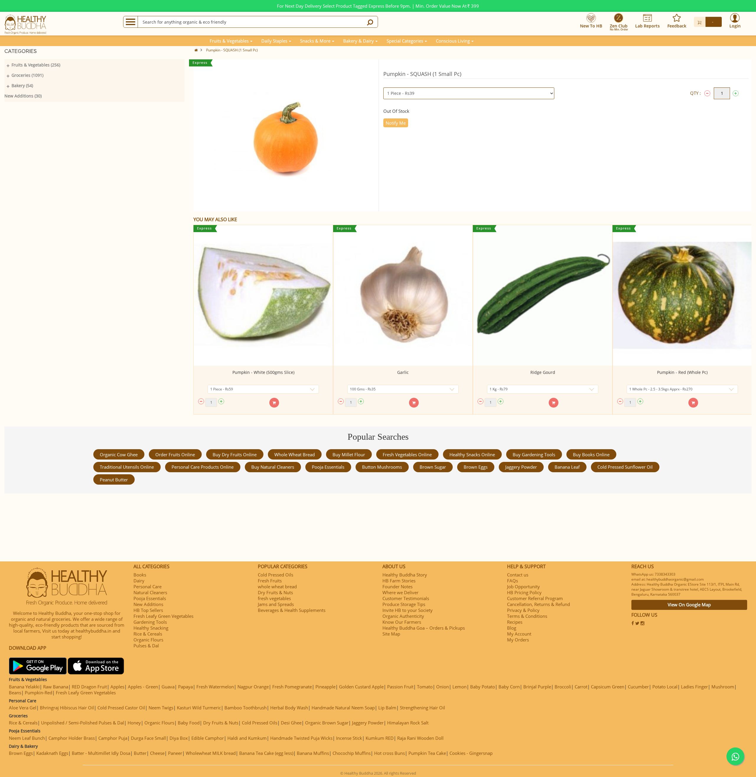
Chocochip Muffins (352, 753)
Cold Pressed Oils (275, 575)
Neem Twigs (161, 708)
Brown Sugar (433, 467)
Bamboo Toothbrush (245, 708)
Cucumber (638, 687)
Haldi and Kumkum (247, 738)
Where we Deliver (400, 592)
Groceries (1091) (27, 75)
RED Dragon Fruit (89, 687)
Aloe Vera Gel (22, 708)
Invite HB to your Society (407, 610)
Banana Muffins (313, 753)
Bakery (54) (22, 85)
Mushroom (722, 687)
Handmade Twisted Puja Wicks (301, 738)
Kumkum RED (380, 738)
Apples (117, 687)
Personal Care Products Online (203, 467)
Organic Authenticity (403, 616)
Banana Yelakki (24, 687)
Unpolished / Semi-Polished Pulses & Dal (82, 723)
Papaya (185, 687)
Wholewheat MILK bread (211, 753)
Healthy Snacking (150, 628)
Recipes (514, 622)
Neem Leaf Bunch (27, 738)
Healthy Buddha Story (404, 575)
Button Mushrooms (382, 467)
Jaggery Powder (521, 467)
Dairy (138, 581)
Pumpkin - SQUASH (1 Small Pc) (232, 50)
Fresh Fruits (270, 581)
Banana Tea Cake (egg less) (266, 753)
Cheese (157, 753)
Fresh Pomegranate (292, 687)
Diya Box (179, 738)
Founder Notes (397, 586)
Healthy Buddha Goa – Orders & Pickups (423, 628)
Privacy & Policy (523, 610)
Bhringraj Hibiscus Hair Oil (67, 708)
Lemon (459, 687)
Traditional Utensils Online (127, 467)
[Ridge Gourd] (542, 295)
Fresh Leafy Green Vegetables (163, 616)
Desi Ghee (291, 723)
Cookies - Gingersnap (471, 753)
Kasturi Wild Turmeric (199, 708)
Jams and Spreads (276, 604)
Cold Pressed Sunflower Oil (625, 467)
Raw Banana (55, 687)
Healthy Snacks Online (472, 454)
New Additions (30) (23, 96)
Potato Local (664, 687)
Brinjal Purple (537, 687)
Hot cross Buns (389, 753)
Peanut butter (114, 480)
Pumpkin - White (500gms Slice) (263, 372)
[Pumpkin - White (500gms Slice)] (263, 295)
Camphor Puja (112, 738)
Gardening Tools (150, 622)
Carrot (581, 687)
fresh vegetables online (407, 454)
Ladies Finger (694, 687)
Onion (442, 687)
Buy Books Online (591, 454)
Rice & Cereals (147, 634)
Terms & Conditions (527, 616)
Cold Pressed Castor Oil (121, 708)
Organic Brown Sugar (326, 723)
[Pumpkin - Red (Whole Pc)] (682, 295)
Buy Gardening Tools (534, 454)
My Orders (518, 640)
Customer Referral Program (535, 598)
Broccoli (563, 687)
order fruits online (175, 454)
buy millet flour (349, 454)
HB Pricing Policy (524, 592)
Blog (511, 628)
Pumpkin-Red (38, 692)
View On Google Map (689, 604)
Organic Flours (148, 640)
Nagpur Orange (253, 687)
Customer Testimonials (405, 598)
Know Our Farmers (401, 622)
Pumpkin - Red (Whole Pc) (682, 372)
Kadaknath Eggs (52, 753)
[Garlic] (402, 295)
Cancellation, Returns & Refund (538, 604)
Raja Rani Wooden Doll (420, 738)
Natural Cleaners (150, 592)
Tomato (425, 687)
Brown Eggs (476, 467)
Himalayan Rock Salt (407, 723)
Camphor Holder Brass (71, 738)
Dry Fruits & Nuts (275, 592)
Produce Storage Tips (403, 604)
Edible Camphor (207, 738)
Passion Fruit (400, 687)
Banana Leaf (567, 467)
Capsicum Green (607, 687)
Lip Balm (387, 708)
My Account (519, 634)
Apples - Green (143, 687)
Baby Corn (509, 687)
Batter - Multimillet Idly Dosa (101, 753)
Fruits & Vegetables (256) (36, 65)
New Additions (148, 604)
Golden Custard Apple (361, 687)
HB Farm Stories (399, 581)
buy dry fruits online (235, 454)
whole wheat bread (294, 454)
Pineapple (325, 687)
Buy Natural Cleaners (272, 467)
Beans (15, 692)
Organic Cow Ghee (119, 454)
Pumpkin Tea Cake (427, 753)
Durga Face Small (148, 738)
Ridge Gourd (542, 372)
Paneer (175, 753)
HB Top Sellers (148, 610)
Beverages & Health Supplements (291, 610)
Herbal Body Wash (289, 708)
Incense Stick (349, 738)
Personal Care (147, 586)
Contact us (517, 575)
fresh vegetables (274, 598)
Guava (168, 687)
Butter (140, 753)
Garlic (403, 372)
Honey (134, 723)
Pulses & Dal (146, 646)
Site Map (391, 634)
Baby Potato (482, 687)
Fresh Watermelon (215, 687)
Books (139, 575)
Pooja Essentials (328, 467)
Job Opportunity (523, 586)
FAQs (512, 581)
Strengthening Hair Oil (422, 708)
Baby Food (189, 723)
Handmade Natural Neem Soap (343, 708)
